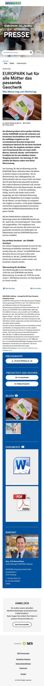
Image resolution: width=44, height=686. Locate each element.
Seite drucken (10, 288)
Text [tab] (5, 63)
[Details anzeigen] (22, 466)
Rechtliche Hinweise (23, 659)
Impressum (23, 668)
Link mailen (37, 288)
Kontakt (23, 674)
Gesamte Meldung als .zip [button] (23, 361)
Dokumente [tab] (21, 63)
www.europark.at (22, 348)
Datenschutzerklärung (23, 664)
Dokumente (13, 447)
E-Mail (8, 584)
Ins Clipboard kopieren (22, 384)
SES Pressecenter (23, 653)
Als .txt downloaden (22, 377)
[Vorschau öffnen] (22, 107)
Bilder (10, 396)
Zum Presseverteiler (22, 625)
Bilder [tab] (12, 63)
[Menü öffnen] (3, 3)
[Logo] (13, 3)
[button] (31, 52)
